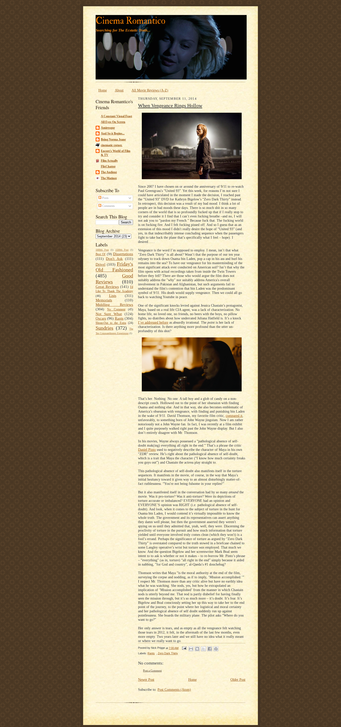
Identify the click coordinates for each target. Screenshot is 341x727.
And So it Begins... (113, 133)
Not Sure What (109, 314)
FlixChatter (108, 166)
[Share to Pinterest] (215, 648)
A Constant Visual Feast (116, 116)
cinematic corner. (111, 145)
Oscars (101, 318)
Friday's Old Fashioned (114, 267)
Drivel (100, 264)
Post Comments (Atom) (174, 690)
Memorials (104, 300)
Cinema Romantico (130, 21)
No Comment (116, 309)
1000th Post (102, 249)
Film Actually (109, 160)
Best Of (100, 254)
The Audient (109, 172)
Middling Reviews (114, 305)
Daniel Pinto (147, 450)
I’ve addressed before (153, 322)
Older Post (237, 680)
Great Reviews (107, 287)
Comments (108, 206)
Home (102, 90)
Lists (112, 296)
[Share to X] (203, 648)
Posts (105, 198)
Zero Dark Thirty (168, 653)
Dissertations (123, 254)
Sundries (104, 328)
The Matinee (109, 178)
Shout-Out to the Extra (111, 323)
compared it (234, 416)
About (119, 90)
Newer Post (146, 680)
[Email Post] (184, 648)
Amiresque (108, 127)
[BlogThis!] (197, 648)
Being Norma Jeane (113, 139)
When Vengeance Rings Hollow (170, 105)
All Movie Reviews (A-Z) (150, 90)
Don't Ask (114, 259)
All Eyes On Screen (113, 122)
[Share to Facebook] (209, 648)
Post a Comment (152, 670)
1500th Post (122, 249)
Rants (119, 318)
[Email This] (190, 648)
